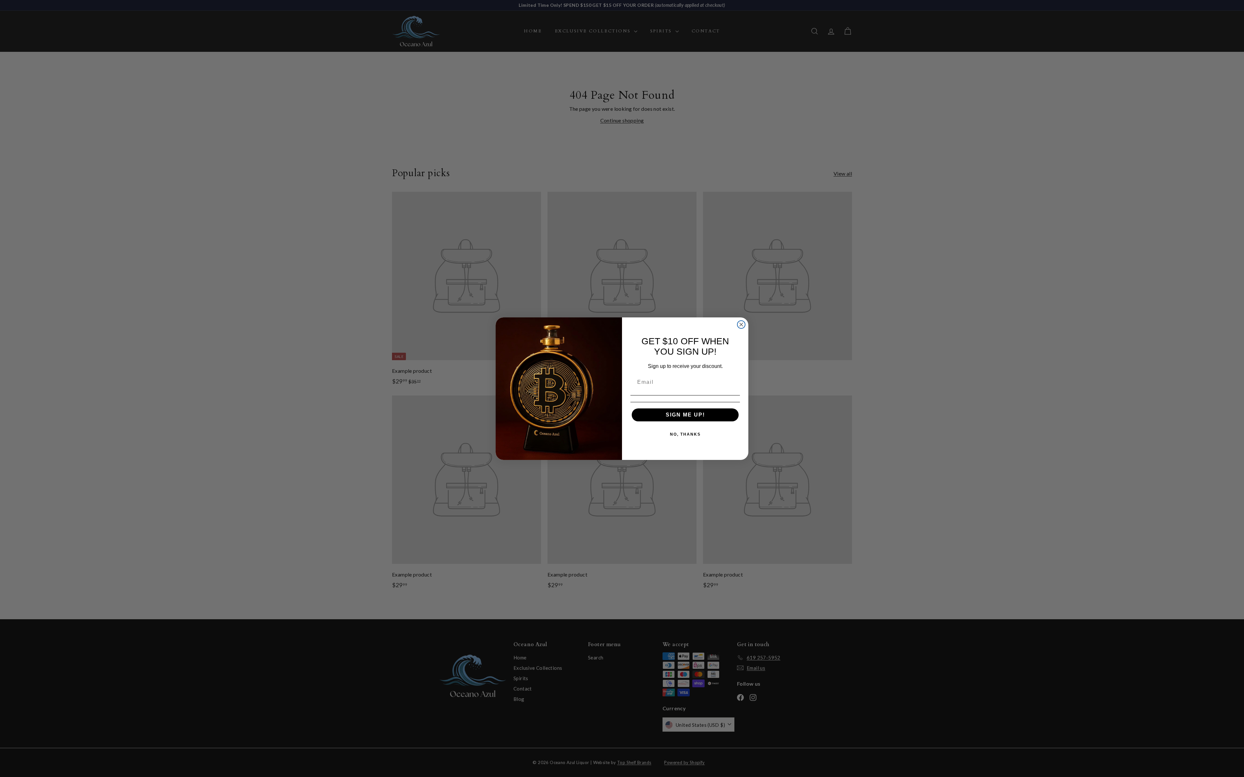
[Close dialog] (741, 324)
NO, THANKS (685, 434)
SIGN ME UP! (685, 414)
